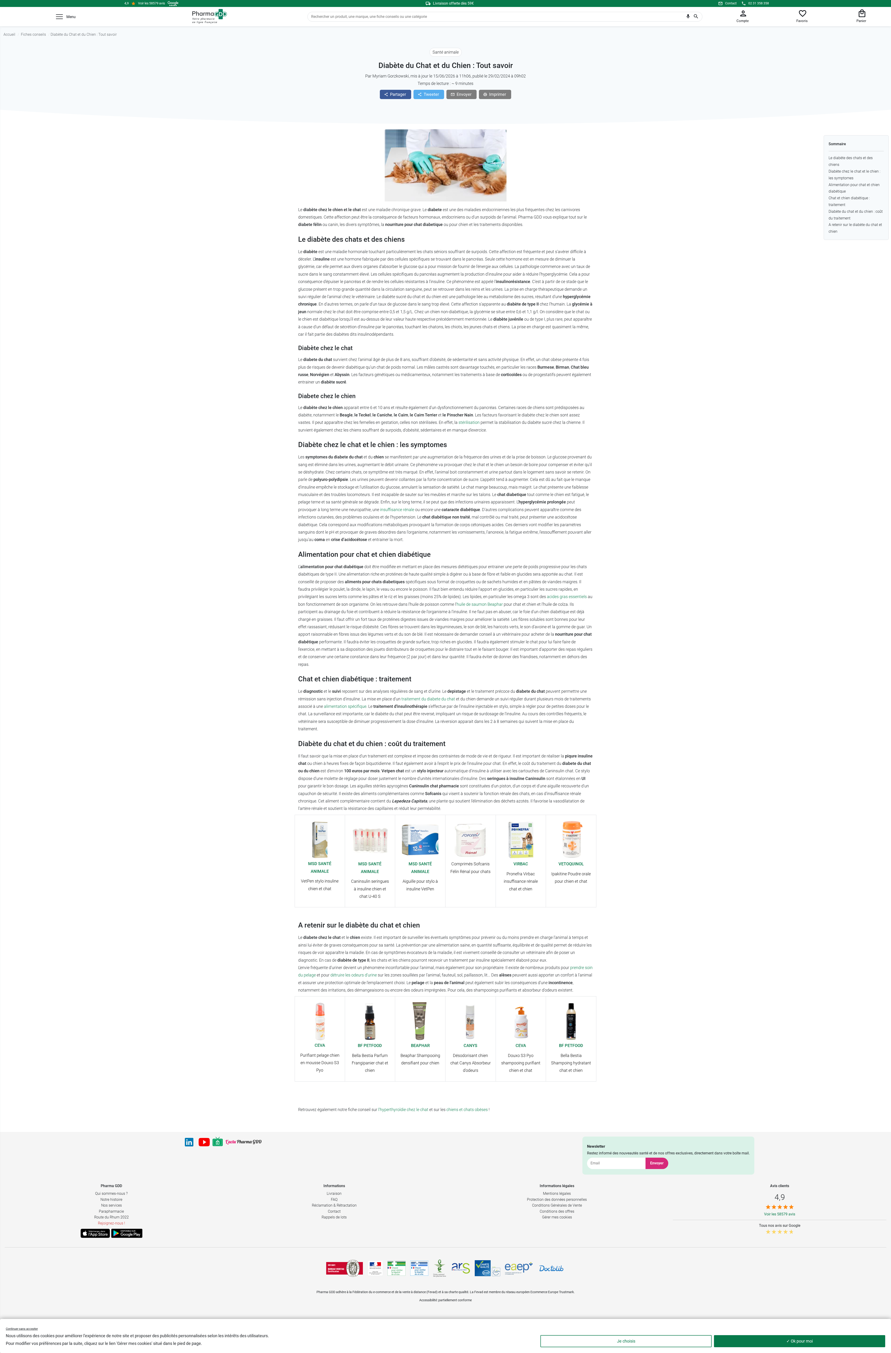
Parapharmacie (111, 1211)
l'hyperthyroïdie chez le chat (403, 1109)
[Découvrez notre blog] (243, 1142)
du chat (447, 698)
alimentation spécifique (345, 706)
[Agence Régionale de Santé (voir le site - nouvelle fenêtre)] (461, 1268)
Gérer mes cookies (557, 1217)
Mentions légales (557, 1193)
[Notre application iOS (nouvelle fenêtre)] (95, 1233)
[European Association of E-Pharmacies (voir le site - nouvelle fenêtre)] (519, 1268)
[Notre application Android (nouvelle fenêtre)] (126, 1233)
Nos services (111, 1205)
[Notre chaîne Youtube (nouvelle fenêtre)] (204, 1142)
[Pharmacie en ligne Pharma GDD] (208, 16)
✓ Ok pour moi (799, 1341)
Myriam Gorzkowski (390, 76)
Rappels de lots (334, 1217)
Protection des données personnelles (557, 1199)
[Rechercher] (696, 16)
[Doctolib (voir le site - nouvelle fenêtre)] (551, 1268)
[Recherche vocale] (688, 17)
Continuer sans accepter (22, 1328)
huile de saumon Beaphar (480, 604)
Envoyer (657, 1163)
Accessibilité (428, 1300)
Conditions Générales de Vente (557, 1205)
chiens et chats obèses (467, 1109)
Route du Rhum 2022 (111, 1217)
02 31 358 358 (758, 3)
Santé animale (446, 52)
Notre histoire (111, 1199)
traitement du (414, 698)
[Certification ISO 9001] (344, 1268)
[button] (59, 16)
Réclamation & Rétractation (334, 1205)
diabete (433, 698)
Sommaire (837, 144)
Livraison (334, 1193)
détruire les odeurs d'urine (353, 975)
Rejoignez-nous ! (111, 1223)
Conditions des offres (557, 1211)
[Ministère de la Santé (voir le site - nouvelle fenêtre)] (375, 1268)
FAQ (334, 1199)
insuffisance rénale (397, 509)
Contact (731, 3)
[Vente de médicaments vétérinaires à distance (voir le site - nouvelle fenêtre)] (419, 1268)
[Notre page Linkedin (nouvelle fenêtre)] (189, 1142)
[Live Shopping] (217, 1142)
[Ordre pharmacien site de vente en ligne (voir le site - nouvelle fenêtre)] (396, 1268)
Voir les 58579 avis (151, 3)
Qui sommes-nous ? (111, 1193)
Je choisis (626, 1341)
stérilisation (469, 422)
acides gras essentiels (567, 596)
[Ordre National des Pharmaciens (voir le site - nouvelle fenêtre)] (440, 1268)
